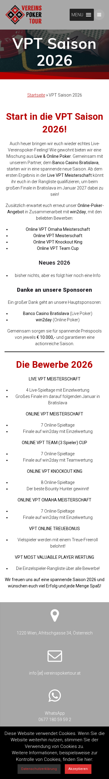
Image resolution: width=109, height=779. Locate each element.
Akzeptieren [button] (78, 769)
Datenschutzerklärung (39, 769)
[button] (77, 15)
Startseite (36, 95)
